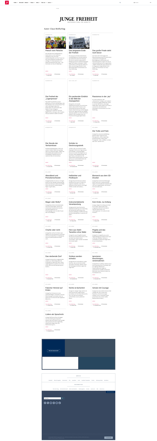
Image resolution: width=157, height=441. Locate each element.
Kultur (37, 2)
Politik (15, 2)
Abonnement (64, 380)
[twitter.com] (48, 403)
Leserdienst (74, 380)
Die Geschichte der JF (64, 389)
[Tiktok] (60, 403)
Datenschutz (102, 389)
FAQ (69, 380)
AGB (97, 389)
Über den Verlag (56, 389)
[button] (120, 2)
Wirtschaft (21, 2)
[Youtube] (51, 403)
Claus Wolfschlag (48, 74)
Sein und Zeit (73, 80)
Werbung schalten (99, 380)
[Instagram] (54, 403)
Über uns (43, 2)
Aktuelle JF (50, 380)
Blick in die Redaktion (73, 389)
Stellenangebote (82, 389)
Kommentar (48, 34)
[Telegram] (57, 403)
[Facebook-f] (45, 403)
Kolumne (95, 127)
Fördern (93, 380)
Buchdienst (106, 380)
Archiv (79, 380)
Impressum (93, 389)
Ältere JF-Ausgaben (57, 380)
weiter (46, 71)
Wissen (32, 2)
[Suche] (62, 398)
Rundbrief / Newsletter (86, 380)
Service (49, 2)
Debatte (26, 2)
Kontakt (87, 389)
